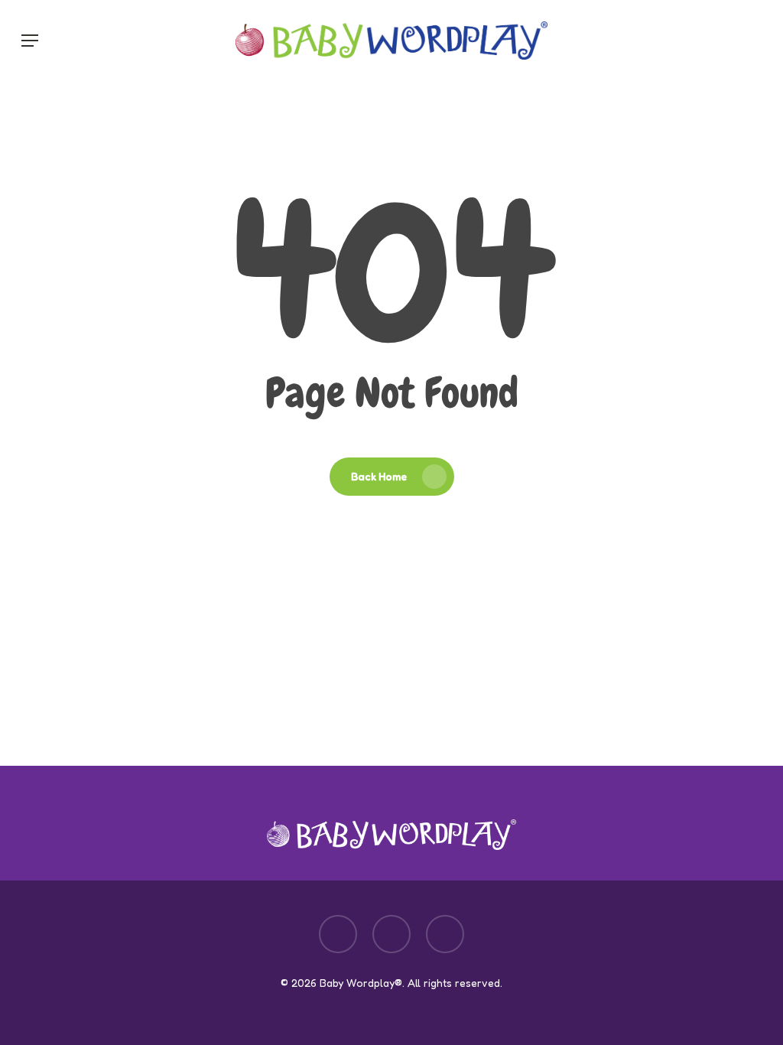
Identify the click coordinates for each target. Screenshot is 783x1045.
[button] (29, 40)
